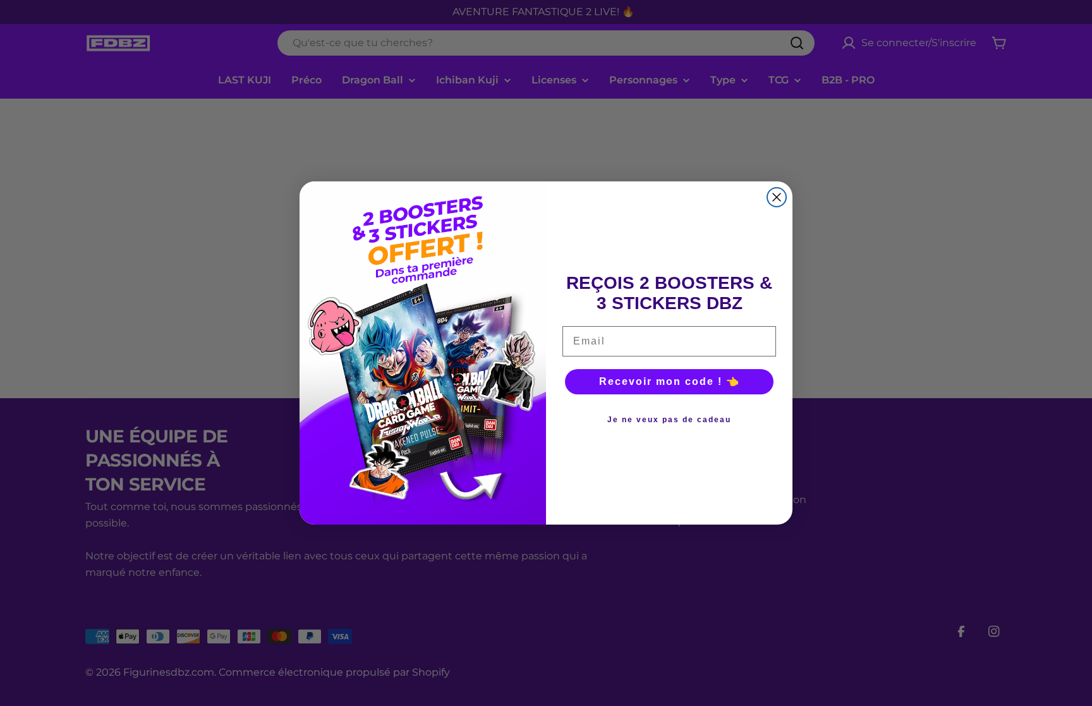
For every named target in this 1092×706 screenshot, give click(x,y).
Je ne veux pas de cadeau (669, 419)
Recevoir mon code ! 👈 (669, 381)
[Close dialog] (776, 197)
